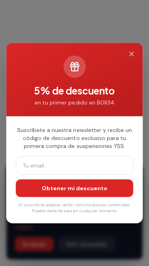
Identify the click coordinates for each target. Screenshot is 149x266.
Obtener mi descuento (74, 188)
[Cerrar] (131, 54)
